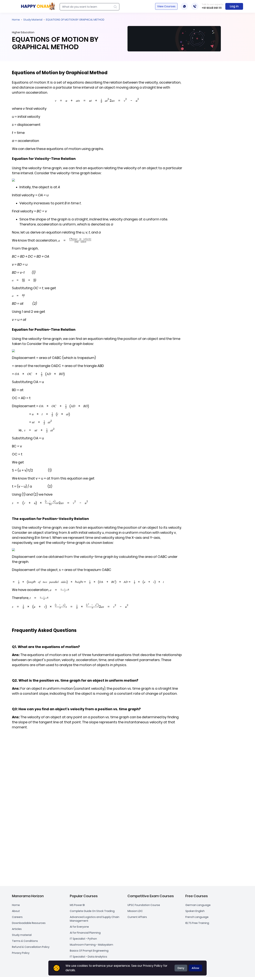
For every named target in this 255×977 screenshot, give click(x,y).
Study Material (32, 19)
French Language (197, 917)
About (16, 911)
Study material (22, 935)
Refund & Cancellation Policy (30, 947)
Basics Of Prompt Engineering (89, 951)
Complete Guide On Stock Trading (92, 911)
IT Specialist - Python (83, 939)
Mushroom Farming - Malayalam (91, 945)
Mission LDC (135, 911)
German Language (198, 905)
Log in (234, 6)
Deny (181, 968)
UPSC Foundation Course (144, 905)
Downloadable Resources (29, 923)
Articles (17, 929)
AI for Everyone (79, 927)
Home (16, 19)
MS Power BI (77, 905)
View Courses (166, 6)
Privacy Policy (20, 953)
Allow (195, 968)
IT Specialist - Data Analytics (88, 956)
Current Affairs (137, 917)
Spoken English (195, 911)
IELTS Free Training (197, 923)
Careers (17, 917)
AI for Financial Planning (85, 933)
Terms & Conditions (25, 941)
